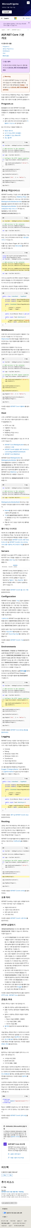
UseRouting (17, 841)
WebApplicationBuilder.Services (11, 201)
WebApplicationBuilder (8, 206)
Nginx (11, 580)
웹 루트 (7, 1026)
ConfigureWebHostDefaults (16, 452)
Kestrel (7, 510)
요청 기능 (12, 560)
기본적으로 (4, 618)
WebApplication (15, 458)
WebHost (13, 472)
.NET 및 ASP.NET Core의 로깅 (19, 815)
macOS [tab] (10, 567)
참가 (25, 1221)
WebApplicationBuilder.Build (10, 502)
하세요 (22, 85)
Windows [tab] (4, 567)
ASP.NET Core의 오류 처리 (18, 918)
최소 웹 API (8, 138)
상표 (10, 1225)
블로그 (19, 1221)
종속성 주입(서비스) (8, 49)
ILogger (19, 987)
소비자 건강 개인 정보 (19, 1223)
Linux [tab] (15, 567)
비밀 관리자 (9, 631)
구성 (6, 515)
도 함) (12, 447)
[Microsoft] (15, 18)
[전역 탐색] (1, 18)
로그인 (28, 18)
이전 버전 (12, 1221)
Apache (20, 580)
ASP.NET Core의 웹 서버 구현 (19, 590)
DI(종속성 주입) (21, 197)
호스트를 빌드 (9, 1039)
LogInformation (8, 771)
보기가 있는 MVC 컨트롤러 (13, 133)
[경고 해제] (28, 2)
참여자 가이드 (15, 1136)
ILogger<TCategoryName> (10, 769)
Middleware (6, 51)
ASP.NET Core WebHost (12, 454)
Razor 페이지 (9, 131)
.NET (8, 30)
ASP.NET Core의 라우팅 (17, 891)
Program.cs (6, 46)
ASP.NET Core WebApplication (14, 445)
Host (4, 53)
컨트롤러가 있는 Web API (12, 135)
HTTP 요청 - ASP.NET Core (9, 995)
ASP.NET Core (16, 30)
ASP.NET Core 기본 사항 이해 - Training (12, 1191)
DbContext (18, 246)
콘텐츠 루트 (5, 1044)
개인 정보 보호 (5, 1223)
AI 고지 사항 (4, 1221)
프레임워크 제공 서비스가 (9, 209)
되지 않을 (23, 671)
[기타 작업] (28, 30)
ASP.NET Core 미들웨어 (17, 406)
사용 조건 (4, 1225)
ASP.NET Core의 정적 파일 (18, 1115)
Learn (3, 30)
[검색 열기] (23, 18)
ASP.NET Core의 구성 (17, 640)
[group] (15, 165)
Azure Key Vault (14, 634)
